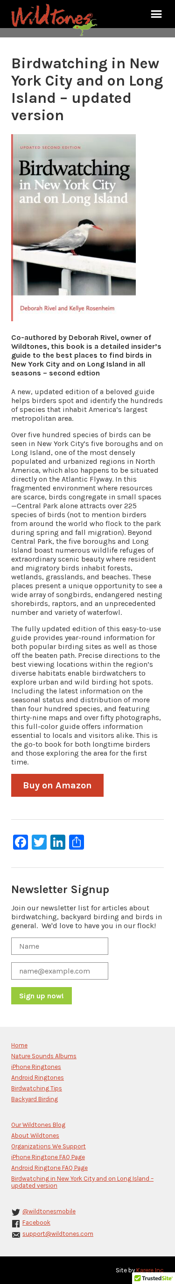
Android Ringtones (37, 1077)
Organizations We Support (48, 1146)
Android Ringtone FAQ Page (49, 1167)
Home (19, 1045)
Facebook (36, 1222)
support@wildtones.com (57, 1233)
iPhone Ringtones (36, 1066)
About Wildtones (35, 1135)
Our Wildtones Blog (38, 1124)
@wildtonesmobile (49, 1211)
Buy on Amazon (57, 785)
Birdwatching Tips (36, 1088)
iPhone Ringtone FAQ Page (48, 1157)
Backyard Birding (34, 1099)
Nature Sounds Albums (44, 1056)
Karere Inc (150, 1270)
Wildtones (55, 20)
